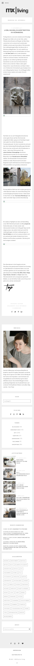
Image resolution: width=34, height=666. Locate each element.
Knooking (25, 584)
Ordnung (13, 596)
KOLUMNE (16, 441)
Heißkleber (18, 580)
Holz (5, 584)
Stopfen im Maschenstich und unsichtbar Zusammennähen (13, 532)
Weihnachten (13, 612)
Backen (6, 560)
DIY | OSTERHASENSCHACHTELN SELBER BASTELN (24, 474)
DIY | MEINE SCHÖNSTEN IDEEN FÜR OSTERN (22, 486)
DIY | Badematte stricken (18, 529)
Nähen (6, 596)
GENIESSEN (15, 438)
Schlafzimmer (25, 600)
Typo (5, 612)
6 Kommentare (16, 308)
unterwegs (23, 306)
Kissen (18, 584)
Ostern (20, 596)
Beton (6, 564)
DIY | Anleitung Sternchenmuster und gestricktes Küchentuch (15, 547)
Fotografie (7, 576)
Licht (11, 592)
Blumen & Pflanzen (21, 564)
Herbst (26, 580)
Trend (27, 608)
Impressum (17, 650)
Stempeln (22, 604)
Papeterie (7, 600)
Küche (6, 592)
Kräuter (13, 588)
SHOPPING (15, 444)
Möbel (23, 592)
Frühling (16, 576)
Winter (22, 612)
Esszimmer (7, 572)
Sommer (14, 604)
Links (17, 592)
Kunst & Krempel (23, 588)
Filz (20, 572)
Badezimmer (14, 560)
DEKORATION (15, 429)
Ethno (15, 572)
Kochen (6, 588)
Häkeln (11, 584)
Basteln (22, 560)
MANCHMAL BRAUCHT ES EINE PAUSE (21, 461)
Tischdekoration (17, 608)
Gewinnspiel (8, 580)
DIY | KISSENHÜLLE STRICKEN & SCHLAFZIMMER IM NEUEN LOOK (22, 512)
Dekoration (7, 568)
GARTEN (15, 435)
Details (16, 568)
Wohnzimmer (8, 616)
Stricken (7, 608)
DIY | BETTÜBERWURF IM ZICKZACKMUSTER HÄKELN (23, 499)
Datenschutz (17, 654)
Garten (24, 576)
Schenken (15, 600)
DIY (15, 432)
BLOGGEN (20, 303)
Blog (17, 306)
